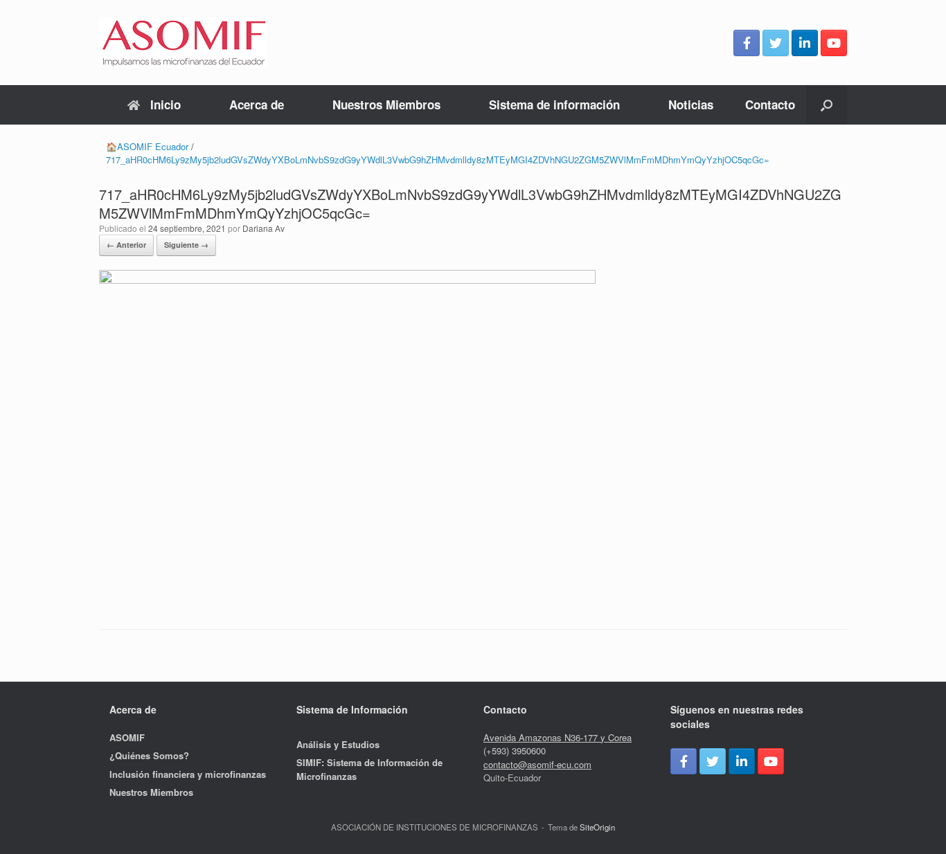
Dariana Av (263, 228)
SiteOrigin (597, 827)
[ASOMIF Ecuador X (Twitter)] (775, 43)
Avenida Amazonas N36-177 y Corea (557, 737)
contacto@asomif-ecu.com (537, 764)
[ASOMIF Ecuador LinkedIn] (805, 43)
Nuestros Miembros (386, 104)
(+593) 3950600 (514, 750)
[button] (826, 105)
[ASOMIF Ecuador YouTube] (834, 43)
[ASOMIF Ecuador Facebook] (746, 43)
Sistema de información (554, 104)
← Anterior (126, 244)
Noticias (690, 104)
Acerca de (256, 104)
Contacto (770, 104)
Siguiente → (186, 244)
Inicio (165, 104)
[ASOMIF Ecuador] (183, 42)
